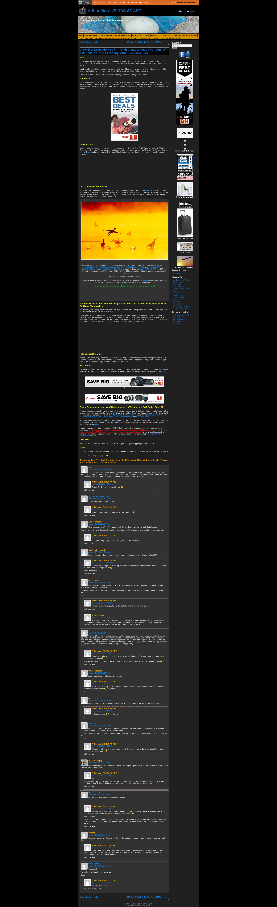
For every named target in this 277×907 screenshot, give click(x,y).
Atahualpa (147, 905)
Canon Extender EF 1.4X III (111, 269)
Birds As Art (176, 317)
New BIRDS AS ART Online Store (122, 415)
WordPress (138, 905)
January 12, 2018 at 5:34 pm (103, 847)
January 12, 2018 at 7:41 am (99, 835)
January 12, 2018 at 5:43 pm (103, 653)
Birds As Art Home (179, 284)
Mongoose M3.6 (137, 267)
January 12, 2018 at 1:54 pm (99, 633)
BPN (148, 190)
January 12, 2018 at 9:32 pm (103, 563)
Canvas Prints (177, 291)
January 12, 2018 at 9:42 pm (103, 537)
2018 (106, 456)
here (89, 152)
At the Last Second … (90, 42)
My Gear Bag (177, 299)
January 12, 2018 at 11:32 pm (103, 509)
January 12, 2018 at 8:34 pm (103, 617)
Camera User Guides (180, 289)
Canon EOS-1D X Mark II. (150, 269)
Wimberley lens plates (94, 417)
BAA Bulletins (177, 282)
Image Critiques (178, 297)
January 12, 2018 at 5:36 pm (103, 808)
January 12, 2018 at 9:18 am (99, 795)
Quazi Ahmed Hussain (98, 497)
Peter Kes (176, 323)
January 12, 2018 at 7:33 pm (99, 552)
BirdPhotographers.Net (181, 315)
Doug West (93, 864)
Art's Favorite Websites (181, 280)
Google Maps (177, 295)
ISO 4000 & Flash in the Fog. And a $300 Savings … (148, 42)
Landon (91, 723)
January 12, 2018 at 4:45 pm (99, 582)
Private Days (177, 302)
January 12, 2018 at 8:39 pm (99, 524)
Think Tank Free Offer (180, 308)
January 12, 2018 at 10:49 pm (99, 469)
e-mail (117, 194)
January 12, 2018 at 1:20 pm (99, 673)
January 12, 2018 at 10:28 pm (99, 499)
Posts (183, 11)
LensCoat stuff (142, 417)
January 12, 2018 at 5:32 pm (103, 882)
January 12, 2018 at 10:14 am (99, 725)
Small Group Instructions (181, 306)
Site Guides (176, 304)
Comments (193, 11)
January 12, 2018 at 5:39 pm (103, 775)
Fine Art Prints (177, 293)
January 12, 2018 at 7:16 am (99, 866)
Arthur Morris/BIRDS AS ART (114, 10)
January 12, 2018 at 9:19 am (99, 763)
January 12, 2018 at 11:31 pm (103, 484)
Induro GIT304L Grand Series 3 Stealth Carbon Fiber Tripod (106, 267)
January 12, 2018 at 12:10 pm (99, 700)
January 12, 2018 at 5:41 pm (103, 683)
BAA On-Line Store (179, 273)
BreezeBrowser (178, 287)
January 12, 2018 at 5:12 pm (103, 603)
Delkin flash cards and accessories (117, 417)
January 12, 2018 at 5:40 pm (103, 711)
